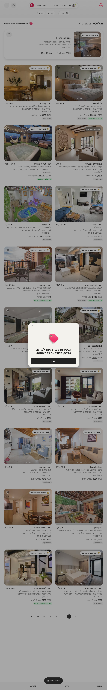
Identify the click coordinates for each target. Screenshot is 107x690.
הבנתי (53, 361)
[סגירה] (32, 326)
